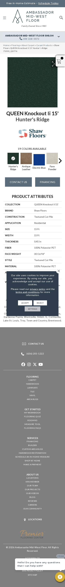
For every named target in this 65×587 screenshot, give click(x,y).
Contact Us (18, 182)
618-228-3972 (31, 38)
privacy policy (37, 289)
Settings (32, 308)
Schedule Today (48, 3)
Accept (25, 302)
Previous (5, 159)
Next (60, 159)
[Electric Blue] (39, 159)
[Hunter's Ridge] (13, 158)
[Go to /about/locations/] (32, 519)
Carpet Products (44, 45)
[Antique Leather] (26, 158)
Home (6, 45)
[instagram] (29, 365)
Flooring (15, 45)
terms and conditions (28, 292)
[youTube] (40, 365)
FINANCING (47, 182)
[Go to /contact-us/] (32, 344)
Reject (40, 302)
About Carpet (28, 45)
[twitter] (34, 365)
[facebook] (23, 365)
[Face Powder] (52, 158)
